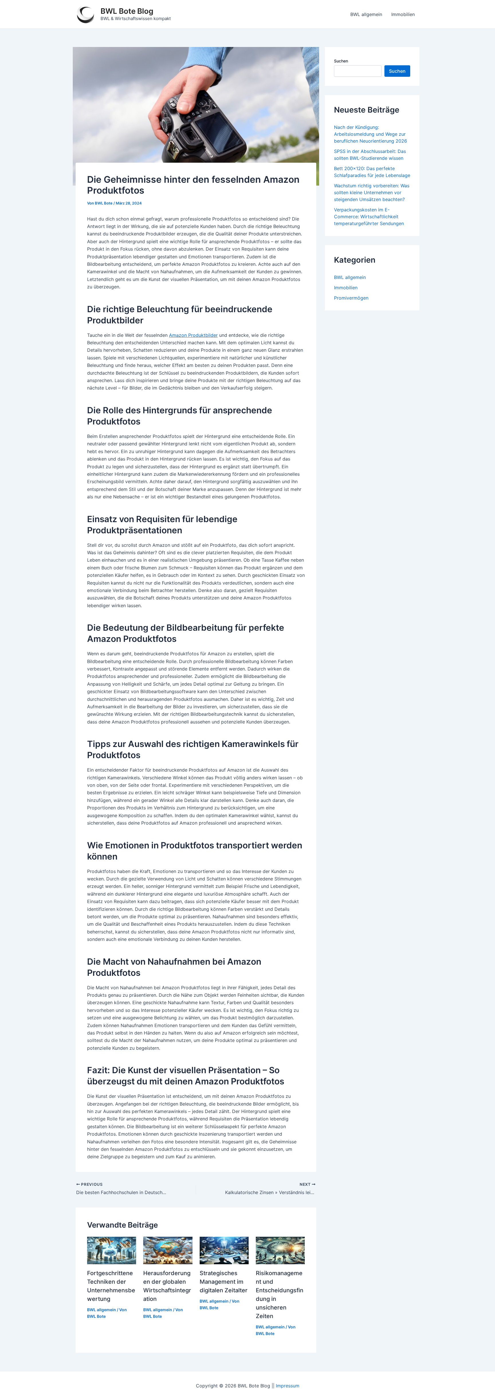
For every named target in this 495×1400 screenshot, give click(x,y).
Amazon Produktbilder (193, 335)
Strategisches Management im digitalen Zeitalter (223, 1282)
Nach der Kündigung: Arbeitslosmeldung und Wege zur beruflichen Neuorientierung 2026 (370, 134)
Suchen (341, 60)
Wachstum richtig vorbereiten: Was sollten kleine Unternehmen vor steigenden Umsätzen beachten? (371, 192)
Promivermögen (351, 298)
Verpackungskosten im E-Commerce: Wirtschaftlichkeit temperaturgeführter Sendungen (369, 216)
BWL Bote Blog (127, 11)
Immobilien (403, 14)
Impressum (287, 1386)
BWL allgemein (366, 14)
